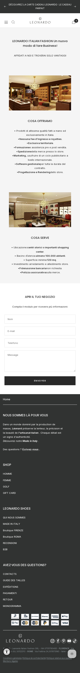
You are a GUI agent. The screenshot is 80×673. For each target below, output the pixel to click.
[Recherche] (13, 22)
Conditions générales (12, 658)
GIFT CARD (9, 492)
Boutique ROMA (12, 536)
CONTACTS (10, 573)
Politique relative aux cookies (59, 658)
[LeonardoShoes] (20, 638)
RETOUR (7, 599)
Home (6, 399)
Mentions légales (10, 661)
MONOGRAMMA (12, 605)
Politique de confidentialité (34, 658)
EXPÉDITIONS (10, 586)
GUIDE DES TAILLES (14, 580)
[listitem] (52, 641)
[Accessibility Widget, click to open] (7, 651)
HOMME (7, 473)
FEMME (7, 480)
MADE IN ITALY (11, 523)
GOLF (6, 486)
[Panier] (74, 22)
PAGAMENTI (10, 593)
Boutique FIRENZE (13, 530)
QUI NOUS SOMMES (14, 517)
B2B (5, 549)
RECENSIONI (10, 542)
